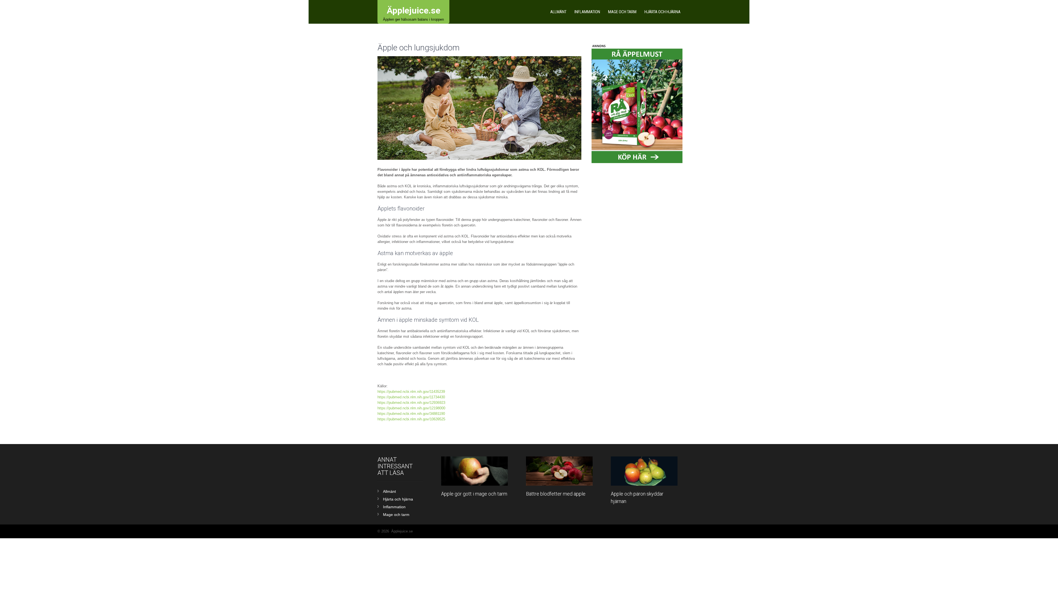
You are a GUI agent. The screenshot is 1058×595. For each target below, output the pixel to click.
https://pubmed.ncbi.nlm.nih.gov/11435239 (411, 392)
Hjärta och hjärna (662, 11)
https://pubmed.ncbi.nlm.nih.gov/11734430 (411, 397)
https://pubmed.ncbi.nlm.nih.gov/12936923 (411, 403)
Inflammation (587, 11)
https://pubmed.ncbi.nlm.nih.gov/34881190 (411, 414)
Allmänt (558, 11)
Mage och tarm (622, 11)
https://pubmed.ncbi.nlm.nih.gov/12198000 (411, 408)
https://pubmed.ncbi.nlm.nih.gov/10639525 (411, 419)
